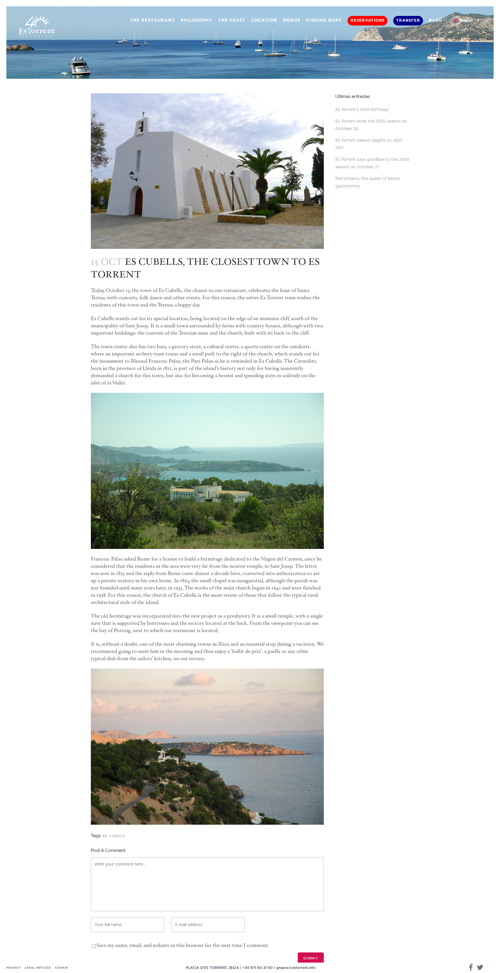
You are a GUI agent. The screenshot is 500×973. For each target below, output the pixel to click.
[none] (466, 20)
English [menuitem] (466, 20)
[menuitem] (466, 20)
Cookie (61, 968)
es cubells (113, 836)
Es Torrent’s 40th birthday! (362, 110)
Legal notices (38, 968)
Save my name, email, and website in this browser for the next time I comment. (183, 945)
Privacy (13, 968)
